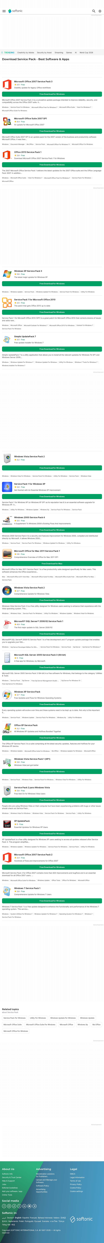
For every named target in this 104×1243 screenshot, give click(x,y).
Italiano (56, 1218)
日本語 (63, 1218)
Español (25, 1218)
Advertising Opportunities (41, 1190)
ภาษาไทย (53, 1221)
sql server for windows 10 (70, 681)
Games (69, 52)
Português (29, 1221)
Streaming (59, 52)
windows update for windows (47, 292)
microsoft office (7, 181)
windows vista (86, 476)
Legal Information (77, 1177)
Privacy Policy (76, 1184)
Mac (3, 577)
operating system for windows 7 (71, 914)
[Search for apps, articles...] (94, 11)
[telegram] (34, 1206)
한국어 (4, 1221)
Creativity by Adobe (25, 52)
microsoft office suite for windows (14, 111)
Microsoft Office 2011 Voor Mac (18, 577)
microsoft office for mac (85, 577)
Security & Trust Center (11, 1177)
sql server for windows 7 (91, 647)
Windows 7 (88, 914)
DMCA (72, 1174)
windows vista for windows (20, 476)
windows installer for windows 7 (13, 365)
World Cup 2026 (86, 52)
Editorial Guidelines (10, 1188)
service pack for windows (20, 107)
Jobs (4, 1184)
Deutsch (10, 1218)
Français (33, 1218)
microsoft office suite (67, 107)
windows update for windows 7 (22, 362)
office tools (56, 880)
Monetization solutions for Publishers (45, 1175)
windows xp (44, 510)
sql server (76, 647)
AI (76, 52)
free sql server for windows (12, 684)
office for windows (69, 880)
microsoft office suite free (64, 577)
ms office (30, 144)
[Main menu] (4, 11)
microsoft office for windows (82, 144)
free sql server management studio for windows (45, 681)
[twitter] (19, 1206)
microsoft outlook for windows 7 (35, 325)
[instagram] (9, 1206)
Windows (5, 107)
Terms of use (75, 1181)
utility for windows (87, 292)
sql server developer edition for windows (24, 647)
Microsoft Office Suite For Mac (42, 577)
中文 (13, 1225)
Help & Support (8, 1181)
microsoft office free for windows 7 (44, 107)
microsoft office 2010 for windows (61, 325)
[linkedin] (24, 1206)
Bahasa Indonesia (45, 1218)
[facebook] (4, 1206)
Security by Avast (44, 52)
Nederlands (13, 1221)
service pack (40, 144)
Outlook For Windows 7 (84, 325)
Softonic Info (7, 1174)
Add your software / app (12, 1191)
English (18, 1218)
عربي (4, 1218)
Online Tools (7, 1195)
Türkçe (61, 1221)
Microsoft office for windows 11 (58, 144)
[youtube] (29, 1206)
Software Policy (42, 1186)
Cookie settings (76, 1191)
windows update (17, 292)
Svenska (45, 1221)
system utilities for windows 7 (21, 914)
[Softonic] (15, 11)
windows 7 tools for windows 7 (86, 362)
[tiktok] (14, 1206)
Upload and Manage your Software (46, 1181)
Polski (21, 1221)
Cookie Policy (75, 1188)
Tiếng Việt (6, 1225)
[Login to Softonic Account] (100, 11)
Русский (37, 1221)
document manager (18, 144)
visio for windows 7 (84, 107)
